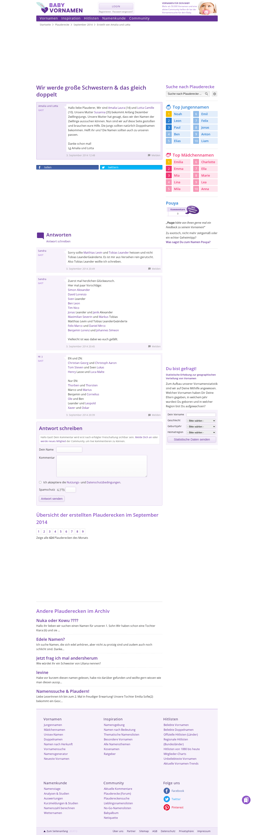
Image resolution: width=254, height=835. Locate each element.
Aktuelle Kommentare (118, 789)
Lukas (100, 367)
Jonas (71, 312)
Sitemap (144, 831)
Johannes (102, 330)
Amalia (112, 108)
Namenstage (52, 789)
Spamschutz (47, 489)
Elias (177, 141)
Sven (71, 299)
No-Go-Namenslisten (117, 808)
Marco (78, 326)
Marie (205, 175)
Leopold (90, 403)
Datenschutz (168, 831)
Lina (177, 182)
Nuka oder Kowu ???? (57, 620)
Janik (96, 312)
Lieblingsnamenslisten (118, 803)
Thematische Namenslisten (121, 734)
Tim (70, 308)
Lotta (140, 108)
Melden (156, 155)
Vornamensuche (54, 749)
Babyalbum (111, 813)
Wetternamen (53, 813)
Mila (177, 189)
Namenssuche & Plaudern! (62, 691)
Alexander (83, 290)
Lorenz (85, 330)
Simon (72, 290)
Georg (84, 363)
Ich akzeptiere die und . (82, 482)
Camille (149, 108)
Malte (100, 372)
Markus (104, 317)
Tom (71, 367)
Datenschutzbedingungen (103, 482)
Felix (71, 326)
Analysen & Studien (56, 793)
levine (42, 672)
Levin (99, 252)
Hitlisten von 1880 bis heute (182, 749)
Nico (76, 308)
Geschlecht (174, 420)
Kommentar (47, 458)
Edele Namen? (50, 639)
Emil (204, 114)
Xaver (71, 408)
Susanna (99, 112)
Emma (178, 169)
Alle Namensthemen (117, 744)
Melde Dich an (143, 437)
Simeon (114, 330)
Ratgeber (110, 754)
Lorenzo (81, 294)
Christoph (101, 363)
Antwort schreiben (58, 241)
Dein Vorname (176, 414)
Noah (178, 114)
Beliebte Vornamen (176, 725)
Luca (93, 372)
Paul (177, 127)
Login (116, 6)
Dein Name (46, 449)
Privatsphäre (186, 831)
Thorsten (92, 385)
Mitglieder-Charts (175, 754)
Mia (177, 175)
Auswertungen (53, 798)
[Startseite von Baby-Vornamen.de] (59, 12)
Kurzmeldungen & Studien (61, 803)
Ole (70, 399)
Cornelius (93, 394)
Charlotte (208, 162)
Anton (205, 134)
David (71, 294)
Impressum (203, 831)
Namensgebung (114, 725)
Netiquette (111, 818)
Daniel (93, 326)
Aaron (113, 363)
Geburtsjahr (175, 426)
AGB (154, 831)
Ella (203, 169)
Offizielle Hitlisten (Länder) (181, 734)
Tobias (113, 252)
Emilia (178, 162)
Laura (121, 108)
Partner (131, 831)
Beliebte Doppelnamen (179, 730)
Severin (87, 317)
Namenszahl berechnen (59, 808)
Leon (77, 303)
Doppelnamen (53, 739)
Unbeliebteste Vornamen (180, 759)
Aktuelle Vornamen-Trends (181, 763)
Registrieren (105, 11)
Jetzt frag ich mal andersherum (67, 658)
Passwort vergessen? (122, 11)
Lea (203, 182)
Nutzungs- (73, 482)
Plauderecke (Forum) (117, 793)
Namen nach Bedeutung (119, 730)
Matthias (89, 252)
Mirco (102, 326)
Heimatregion (175, 432)
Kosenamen (111, 749)
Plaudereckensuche (116, 798)
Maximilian (75, 317)
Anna (205, 189)
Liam (205, 141)
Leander (123, 252)
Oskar (85, 408)
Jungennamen (53, 725)
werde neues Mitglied (53, 441)
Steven (78, 367)
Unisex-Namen (53, 734)
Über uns (118, 831)
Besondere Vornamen (118, 739)
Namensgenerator (56, 754)
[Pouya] (182, 217)
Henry (72, 372)
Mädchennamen (54, 730)
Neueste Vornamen (56, 759)
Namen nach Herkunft (58, 744)
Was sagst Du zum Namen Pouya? (188, 242)
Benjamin (74, 330)
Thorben (73, 385)
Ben (70, 303)
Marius (87, 390)
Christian (74, 363)
